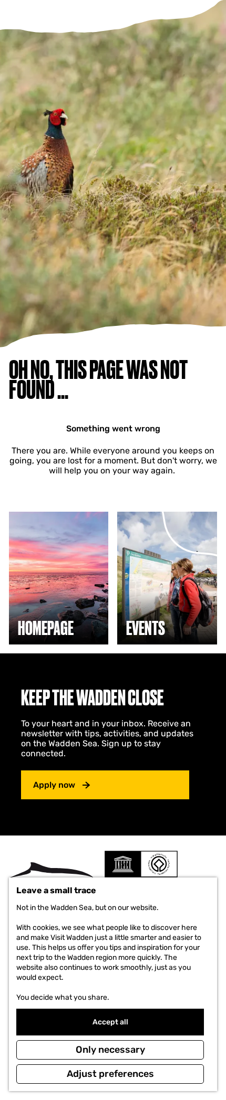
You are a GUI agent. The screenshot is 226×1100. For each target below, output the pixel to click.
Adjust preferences (110, 1074)
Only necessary (110, 1049)
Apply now (54, 785)
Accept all (110, 1022)
